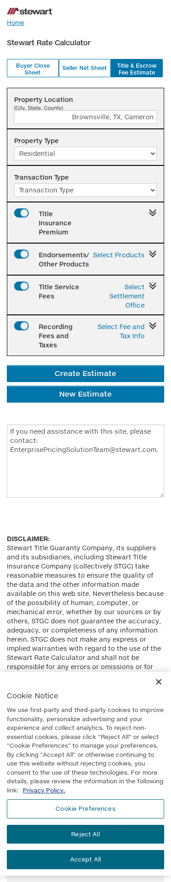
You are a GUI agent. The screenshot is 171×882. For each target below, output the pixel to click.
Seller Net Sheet (84, 67)
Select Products (119, 255)
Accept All (85, 859)
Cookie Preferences (85, 808)
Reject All (85, 834)
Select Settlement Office (127, 296)
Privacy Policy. (44, 790)
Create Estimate (85, 373)
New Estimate (85, 393)
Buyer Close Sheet (33, 69)
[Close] (159, 682)
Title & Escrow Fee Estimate (136, 69)
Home (15, 22)
